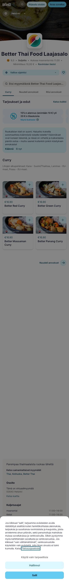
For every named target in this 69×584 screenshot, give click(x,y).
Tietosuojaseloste (31, 548)
